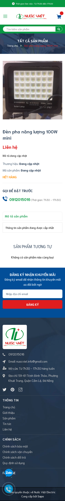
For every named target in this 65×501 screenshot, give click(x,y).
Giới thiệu (9, 412)
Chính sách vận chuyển (17, 452)
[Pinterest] (12, 390)
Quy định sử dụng (14, 463)
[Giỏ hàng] (58, 17)
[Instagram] (20, 390)
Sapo (41, 496)
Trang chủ (9, 407)
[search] (58, 29)
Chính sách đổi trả (14, 457)
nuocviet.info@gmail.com (31, 361)
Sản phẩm (9, 418)
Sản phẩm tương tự (32, 246)
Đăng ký (32, 304)
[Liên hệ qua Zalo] (8, 473)
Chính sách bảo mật (15, 446)
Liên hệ (7, 429)
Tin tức (7, 423)
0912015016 (19, 199)
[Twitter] (4, 390)
